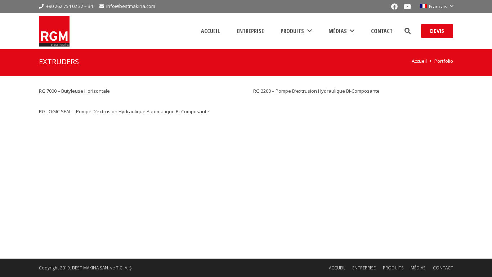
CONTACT (443, 268)
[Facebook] (394, 6)
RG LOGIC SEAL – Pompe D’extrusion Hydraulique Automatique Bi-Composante (124, 111)
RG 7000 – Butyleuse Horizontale (74, 91)
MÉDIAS (418, 268)
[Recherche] (407, 31)
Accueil (419, 61)
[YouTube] (407, 6)
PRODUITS (393, 268)
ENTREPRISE (364, 268)
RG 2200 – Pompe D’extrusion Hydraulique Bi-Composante (316, 91)
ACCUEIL (337, 268)
